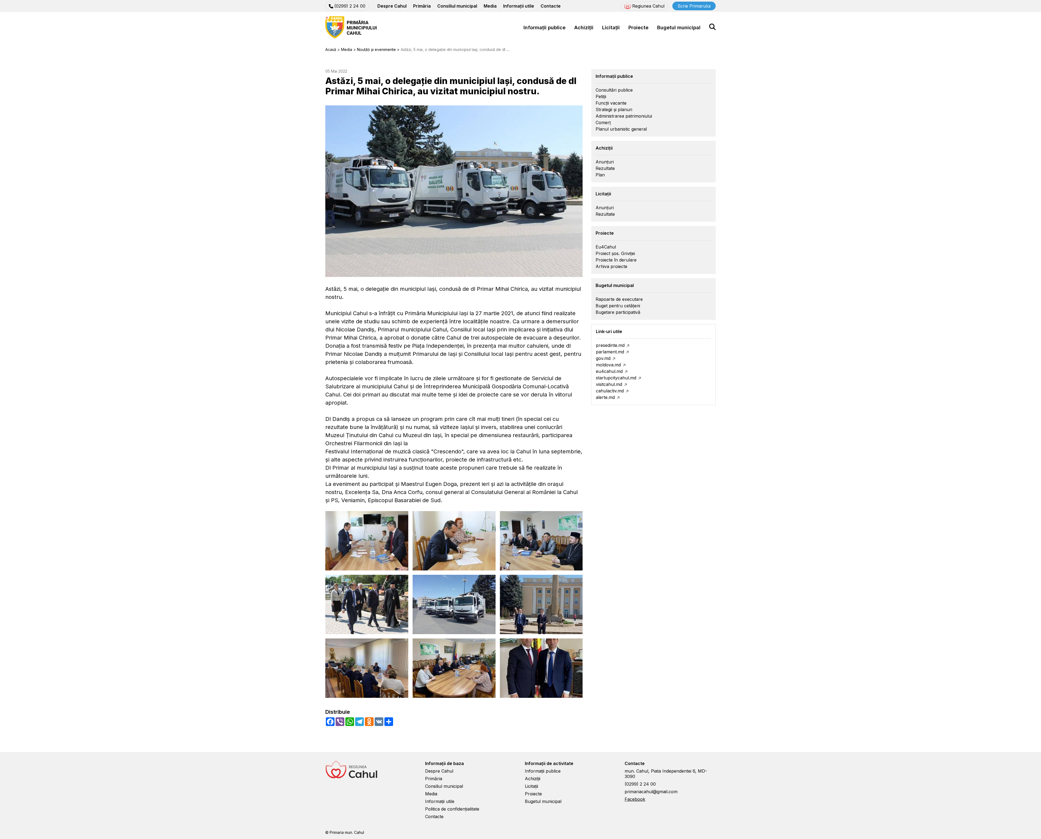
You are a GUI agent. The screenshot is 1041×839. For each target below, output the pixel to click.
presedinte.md (610, 345)
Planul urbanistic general (621, 129)
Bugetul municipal (679, 27)
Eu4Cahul (606, 247)
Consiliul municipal (457, 6)
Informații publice (544, 27)
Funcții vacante (611, 103)
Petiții (601, 96)
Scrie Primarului (694, 6)
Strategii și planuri (614, 109)
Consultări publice (614, 90)
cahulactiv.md (610, 390)
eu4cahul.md (609, 371)
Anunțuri (605, 161)
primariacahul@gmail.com (651, 791)
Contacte (551, 6)
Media (490, 6)
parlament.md (610, 351)
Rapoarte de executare (619, 299)
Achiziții (583, 27)
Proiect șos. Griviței (615, 253)
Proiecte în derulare (616, 260)
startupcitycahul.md (616, 377)
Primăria (422, 6)
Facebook (635, 799)
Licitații (611, 27)
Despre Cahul (392, 6)
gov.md (603, 358)
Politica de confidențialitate (452, 809)
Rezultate (605, 168)
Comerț (603, 122)
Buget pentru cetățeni (618, 305)
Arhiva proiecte (611, 266)
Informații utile (518, 6)
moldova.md (608, 364)
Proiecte (638, 27)
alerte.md (605, 397)
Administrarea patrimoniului (624, 116)
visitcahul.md (609, 384)
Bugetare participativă (618, 312)
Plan (600, 175)
